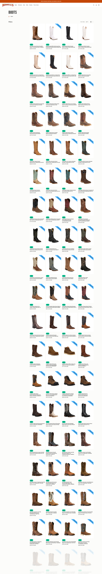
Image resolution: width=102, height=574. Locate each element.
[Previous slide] (31, 33)
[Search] (93, 5)
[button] (87, 22)
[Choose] (43, 41)
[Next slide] (43, 33)
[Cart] (99, 5)
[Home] (8, 16)
